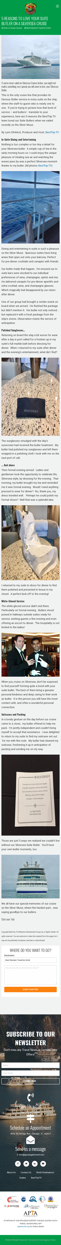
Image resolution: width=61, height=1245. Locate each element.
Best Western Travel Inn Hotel (39, 28)
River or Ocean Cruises (12, 28)
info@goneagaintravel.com (31, 1154)
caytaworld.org (23, 1226)
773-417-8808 (32, 1112)
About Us (11, 1172)
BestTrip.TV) (45, 165)
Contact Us (26, 1172)
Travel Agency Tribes (47, 1240)
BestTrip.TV (52, 132)
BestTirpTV (36, 1177)
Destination (9, 955)
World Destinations (45, 1172)
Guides (22, 1177)
